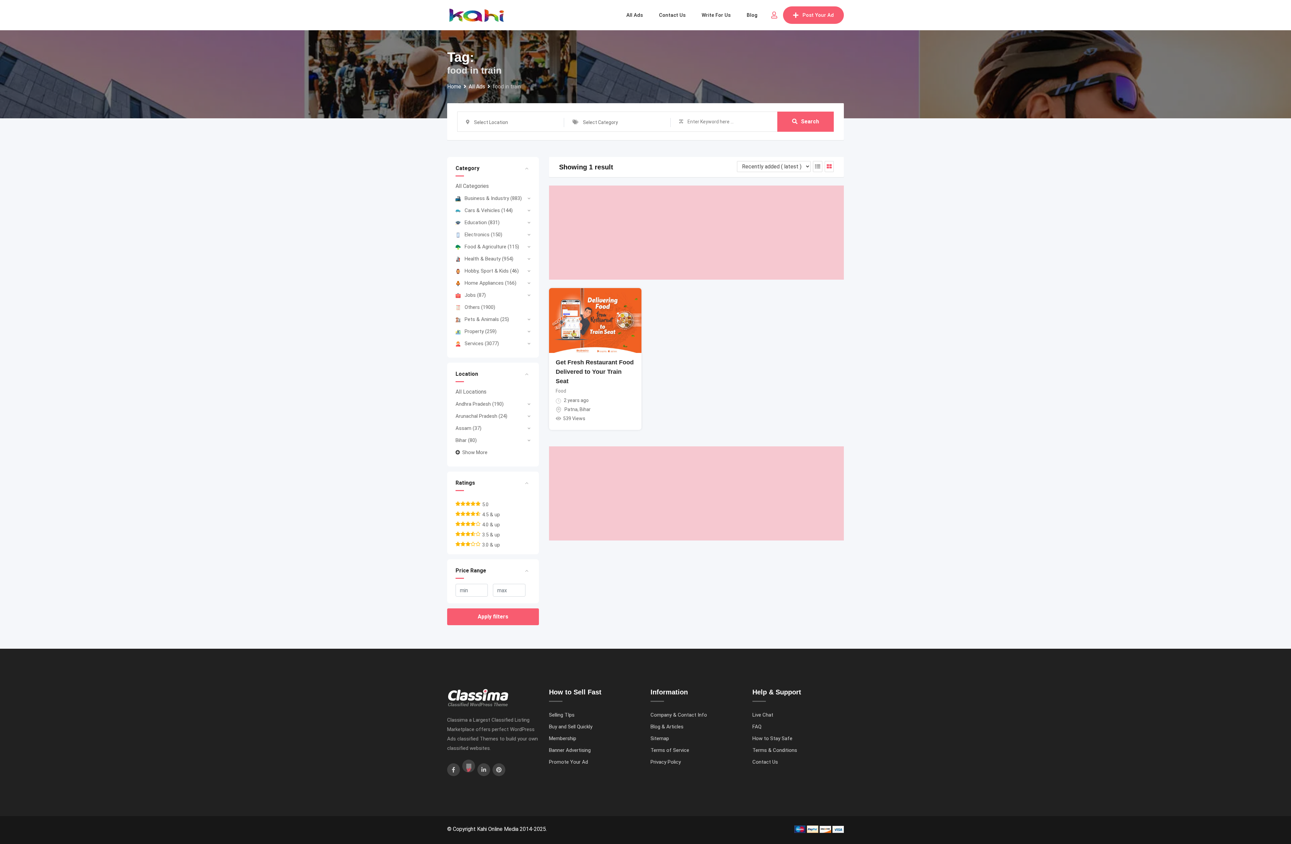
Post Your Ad (818, 15)
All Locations (471, 392)
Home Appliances (490, 283)
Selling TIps (562, 715)
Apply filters (493, 616)
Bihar (466, 440)
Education (482, 222)
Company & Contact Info (679, 715)
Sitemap (660, 738)
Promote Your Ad (568, 762)
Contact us (672, 15)
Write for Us (716, 15)
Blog (752, 15)
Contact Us (765, 762)
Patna (571, 409)
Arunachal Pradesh (481, 416)
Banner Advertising (570, 750)
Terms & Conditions (774, 750)
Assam (468, 428)
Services (482, 343)
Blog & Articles (667, 727)
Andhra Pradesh (480, 404)
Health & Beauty (489, 259)
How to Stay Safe (772, 738)
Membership (562, 738)
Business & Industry (493, 198)
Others (480, 307)
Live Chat (762, 715)
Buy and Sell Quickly (570, 727)
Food (561, 391)
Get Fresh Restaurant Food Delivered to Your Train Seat (595, 372)
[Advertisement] (696, 233)
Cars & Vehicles (489, 210)
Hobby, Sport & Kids (492, 271)
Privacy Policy (666, 762)
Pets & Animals (487, 319)
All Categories (472, 186)
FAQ (756, 727)
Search (810, 121)
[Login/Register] (774, 15)
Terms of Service (670, 750)
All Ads (634, 15)
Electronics (483, 235)
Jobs (475, 295)
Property (481, 331)
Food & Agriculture (492, 247)
